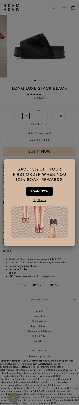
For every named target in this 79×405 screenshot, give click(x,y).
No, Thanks (39, 200)
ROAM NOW (39, 191)
